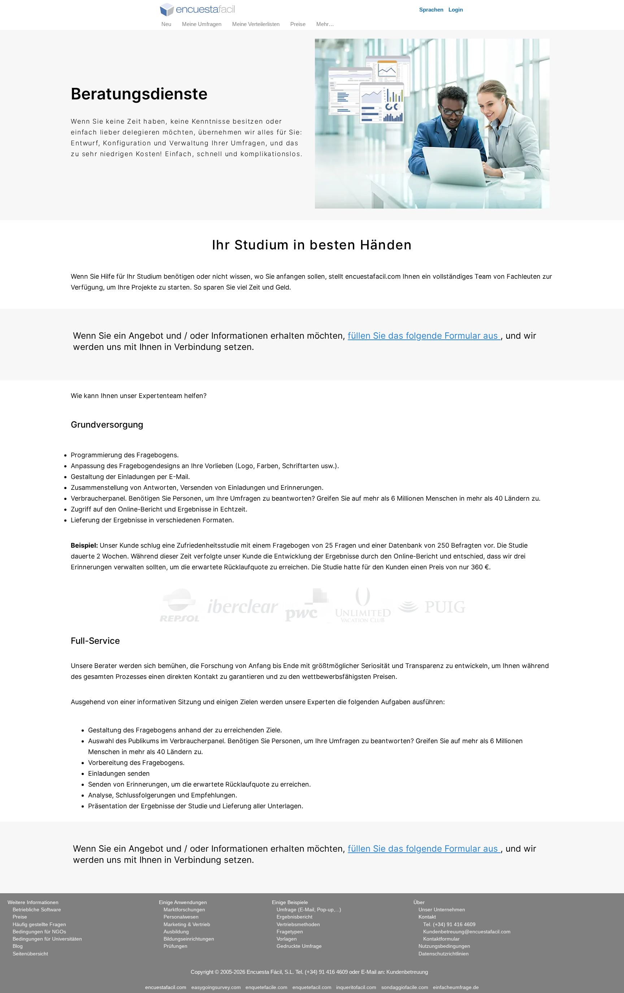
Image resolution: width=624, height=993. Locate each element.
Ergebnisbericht (294, 917)
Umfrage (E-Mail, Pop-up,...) (309, 909)
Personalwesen (181, 917)
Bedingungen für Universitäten (47, 939)
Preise (20, 917)
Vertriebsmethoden (298, 924)
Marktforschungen (184, 909)
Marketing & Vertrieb (187, 924)
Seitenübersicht (30, 953)
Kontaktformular (441, 939)
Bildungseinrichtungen (189, 939)
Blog (18, 946)
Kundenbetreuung (407, 972)
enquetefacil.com (312, 987)
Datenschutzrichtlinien (444, 953)
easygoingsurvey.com (216, 987)
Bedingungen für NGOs (39, 931)
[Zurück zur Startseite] (197, 9)
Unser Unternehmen (442, 909)
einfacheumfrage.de (456, 987)
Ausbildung (176, 931)
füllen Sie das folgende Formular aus (424, 335)
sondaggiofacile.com (404, 987)
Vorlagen (287, 939)
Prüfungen (175, 946)
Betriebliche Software (37, 909)
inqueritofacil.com (356, 987)
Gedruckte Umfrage (299, 946)
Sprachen (431, 10)
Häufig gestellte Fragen (39, 924)
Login (455, 10)
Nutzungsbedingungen (444, 946)
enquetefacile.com (266, 987)
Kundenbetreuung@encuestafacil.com (467, 931)
